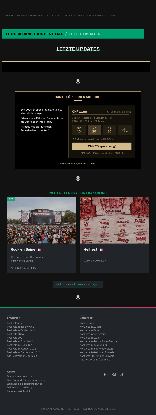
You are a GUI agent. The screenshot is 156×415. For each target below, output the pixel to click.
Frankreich (36, 15)
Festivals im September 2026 (23, 352)
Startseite (7, 15)
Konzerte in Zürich (90, 326)
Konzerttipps (87, 323)
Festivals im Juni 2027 (20, 341)
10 (79, 130)
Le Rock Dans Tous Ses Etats (60, 15)
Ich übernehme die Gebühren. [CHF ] (94, 139)
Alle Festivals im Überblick (22, 356)
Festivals (22, 15)
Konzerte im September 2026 (96, 348)
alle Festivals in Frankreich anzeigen (77, 284)
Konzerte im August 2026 (94, 345)
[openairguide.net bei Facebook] (114, 375)
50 (109, 130)
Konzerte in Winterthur (93, 334)
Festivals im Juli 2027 (19, 345)
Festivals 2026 (15, 334)
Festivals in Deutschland (21, 330)
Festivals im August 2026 (21, 348)
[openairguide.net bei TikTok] (122, 375)
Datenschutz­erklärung (20, 387)
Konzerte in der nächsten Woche (98, 341)
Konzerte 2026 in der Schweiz (97, 352)
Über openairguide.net (20, 376)
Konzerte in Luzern (90, 337)
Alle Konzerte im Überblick (95, 359)
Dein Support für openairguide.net (26, 380)
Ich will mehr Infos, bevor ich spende (77, 163)
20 (94, 130)
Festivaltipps (14, 323)
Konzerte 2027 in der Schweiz (97, 356)
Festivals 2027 (15, 337)
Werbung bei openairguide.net (24, 383)
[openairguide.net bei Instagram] (106, 375)
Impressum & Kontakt (19, 391)
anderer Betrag (124, 130)
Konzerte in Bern (89, 330)
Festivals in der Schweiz (20, 326)
